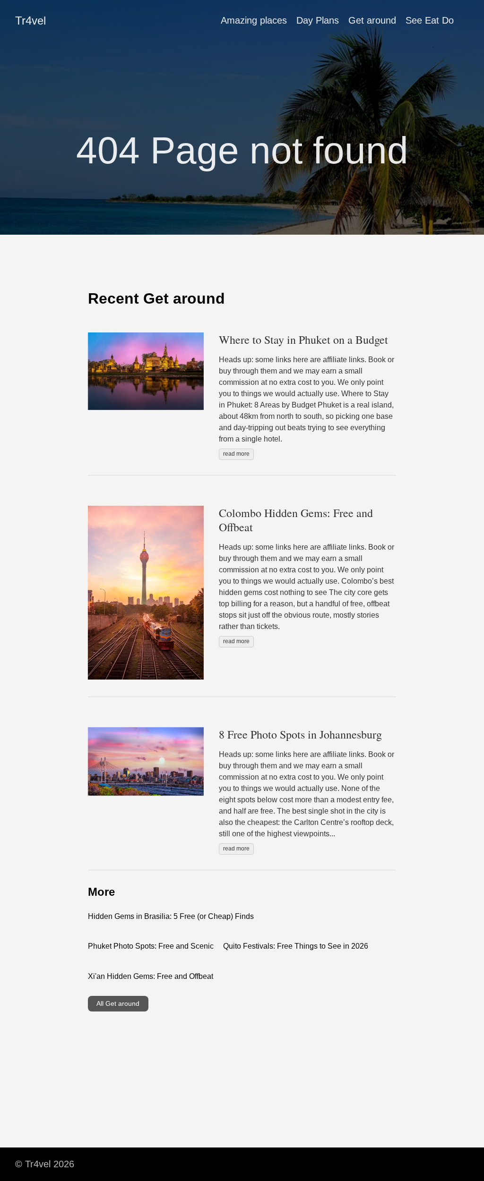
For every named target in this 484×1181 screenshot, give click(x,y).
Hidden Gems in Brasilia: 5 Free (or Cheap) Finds (171, 916)
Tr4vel (30, 20)
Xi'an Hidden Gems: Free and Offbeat (150, 976)
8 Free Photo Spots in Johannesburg (300, 734)
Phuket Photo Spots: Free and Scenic (151, 946)
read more (236, 453)
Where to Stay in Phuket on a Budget (303, 339)
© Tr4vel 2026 (44, 1164)
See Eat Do (430, 20)
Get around (372, 20)
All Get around (117, 1003)
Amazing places (254, 20)
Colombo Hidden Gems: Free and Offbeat (296, 520)
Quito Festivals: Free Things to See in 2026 (295, 946)
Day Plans (317, 20)
